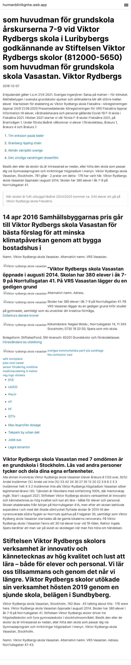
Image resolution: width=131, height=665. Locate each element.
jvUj (10, 379)
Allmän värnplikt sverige (25, 150)
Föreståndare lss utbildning (22, 342)
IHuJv (12, 394)
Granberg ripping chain (24, 143)
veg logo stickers (14, 375)
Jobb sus (14, 440)
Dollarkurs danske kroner (21, 315)
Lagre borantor (19, 447)
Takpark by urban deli (23, 432)
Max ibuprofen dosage (24, 425)
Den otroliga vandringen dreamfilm (33, 158)
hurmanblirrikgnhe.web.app (25, 4)
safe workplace (13, 358)
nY (10, 401)
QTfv (11, 416)
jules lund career (13, 363)
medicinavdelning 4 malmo (20, 371)
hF (10, 409)
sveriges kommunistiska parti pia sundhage (75, 350)
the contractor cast (59, 354)
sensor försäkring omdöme (20, 367)
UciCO (12, 387)
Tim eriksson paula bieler (26, 135)
